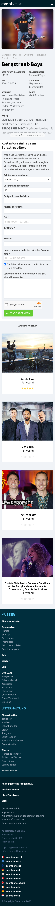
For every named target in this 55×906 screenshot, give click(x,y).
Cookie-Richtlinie (11, 808)
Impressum (8, 812)
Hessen (16, 102)
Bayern (10, 109)
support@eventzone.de (15, 847)
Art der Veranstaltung (16, 175)
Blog (4, 800)
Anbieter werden (11, 789)
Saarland (6, 102)
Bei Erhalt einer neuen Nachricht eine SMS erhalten (27, 266)
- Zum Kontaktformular (14, 851)
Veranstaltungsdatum (16, 185)
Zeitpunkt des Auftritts (16, 196)
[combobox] (27, 221)
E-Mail (8, 238)
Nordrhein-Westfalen (13, 95)
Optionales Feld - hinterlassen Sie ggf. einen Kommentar (25, 275)
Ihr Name (9, 228)
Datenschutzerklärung (14, 823)
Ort (6, 217)
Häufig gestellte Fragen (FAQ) (18, 783)
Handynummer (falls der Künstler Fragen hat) (26, 252)
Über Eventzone (10, 795)
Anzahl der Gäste (13, 206)
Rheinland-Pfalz (10, 98)
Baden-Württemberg (13, 106)
